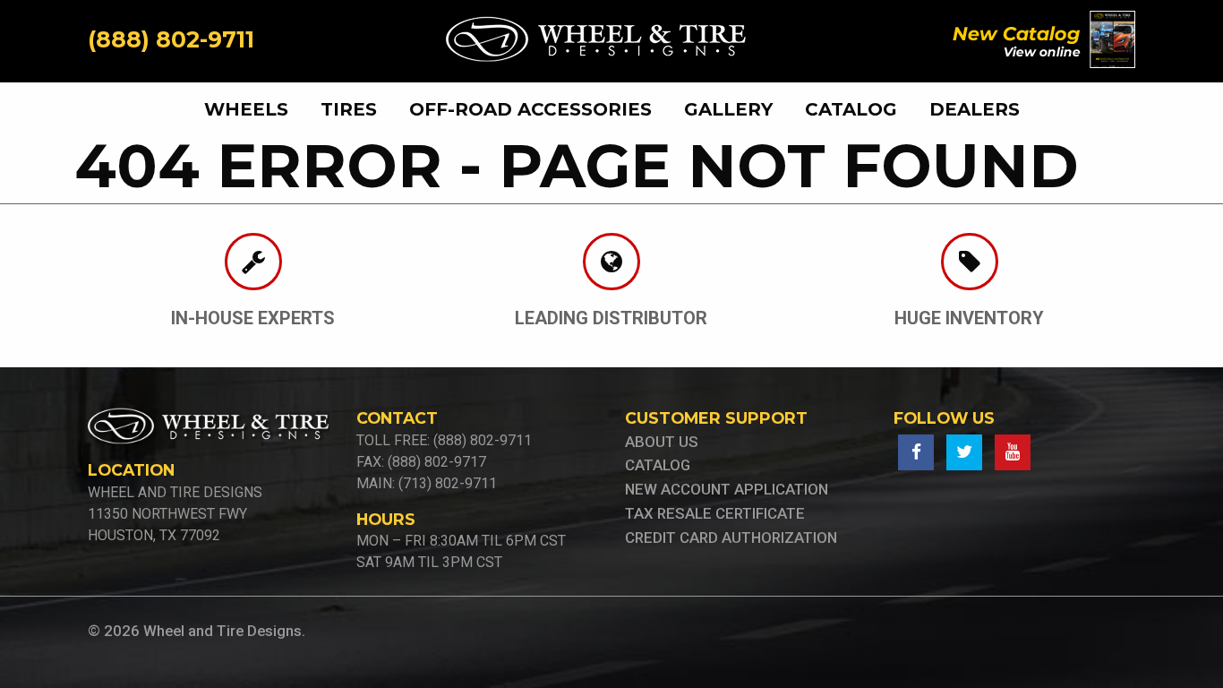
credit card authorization (731, 537)
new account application (726, 489)
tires (349, 109)
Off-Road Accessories (530, 109)
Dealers (974, 109)
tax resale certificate (715, 513)
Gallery (728, 109)
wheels (246, 109)
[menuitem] (253, 109)
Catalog (851, 109)
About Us (661, 442)
